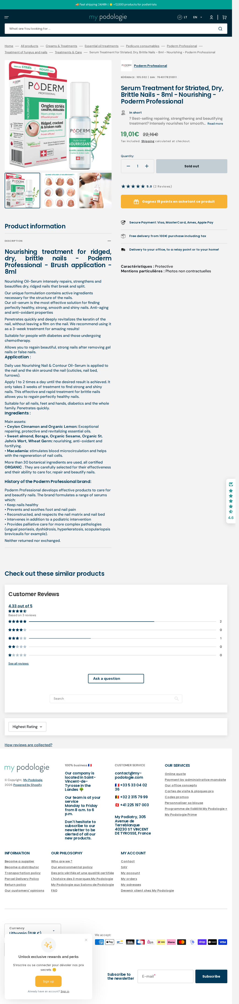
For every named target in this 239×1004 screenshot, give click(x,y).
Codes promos (177, 793)
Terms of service (75, 1001)
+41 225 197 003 (134, 800)
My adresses (131, 880)
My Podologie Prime (181, 810)
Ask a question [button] (106, 674)
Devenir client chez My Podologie (147, 886)
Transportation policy (23, 869)
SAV (124, 863)
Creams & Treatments (61, 46)
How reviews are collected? (28, 740)
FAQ (54, 886)
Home (9, 46)
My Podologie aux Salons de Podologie (82, 880)
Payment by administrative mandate (195, 775)
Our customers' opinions (24, 886)
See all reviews (18, 659)
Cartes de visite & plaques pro (189, 787)
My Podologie (32, 775)
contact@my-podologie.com (129, 771)
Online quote (175, 770)
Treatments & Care (68, 52)
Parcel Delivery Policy (22, 874)
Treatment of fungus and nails (26, 52)
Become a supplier (19, 857)
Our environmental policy (72, 863)
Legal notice (174, 1001)
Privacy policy (51, 1001)
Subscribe (211, 972)
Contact (128, 857)
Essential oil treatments (102, 46)
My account (130, 869)
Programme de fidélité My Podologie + (196, 804)
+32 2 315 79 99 (134, 792)
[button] (6, 17)
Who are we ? (61, 857)
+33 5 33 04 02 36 (131, 783)
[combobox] (116, 28)
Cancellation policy (199, 1001)
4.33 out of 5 (20, 602)
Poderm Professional (182, 46)
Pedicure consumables (142, 46)
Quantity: (127, 156)
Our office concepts (181, 781)
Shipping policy (100, 1001)
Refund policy (29, 1001)
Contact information (128, 1001)
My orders (129, 874)
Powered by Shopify (27, 780)
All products (29, 46)
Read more (215, 124)
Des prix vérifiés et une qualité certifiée (82, 869)
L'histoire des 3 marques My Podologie (82, 874)
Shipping (148, 141)
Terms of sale (154, 1001)
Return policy (15, 880)
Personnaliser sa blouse (184, 798)
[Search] (221, 29)
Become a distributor (22, 863)
